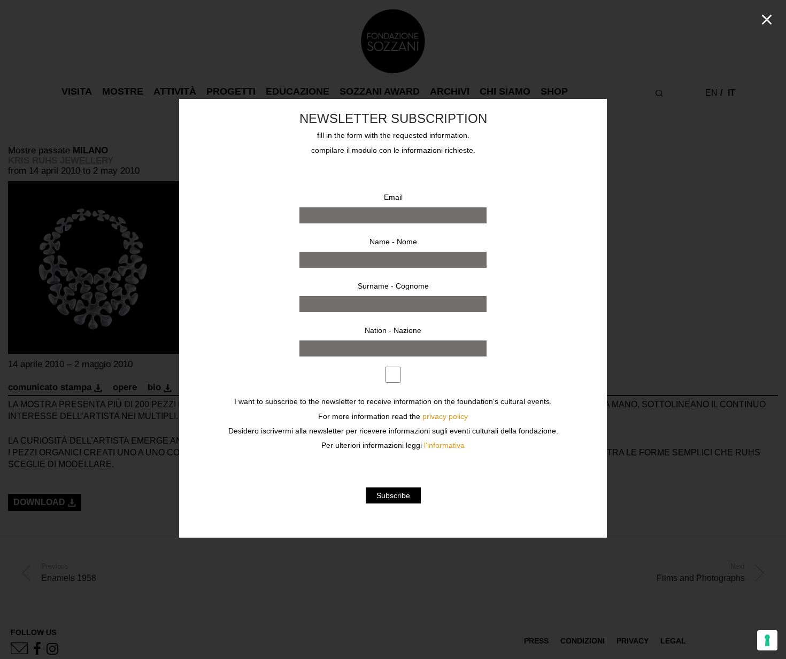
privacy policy (445, 417)
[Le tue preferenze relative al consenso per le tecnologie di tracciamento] (767, 640)
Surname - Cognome (393, 286)
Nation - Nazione (393, 330)
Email (393, 197)
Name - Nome (393, 241)
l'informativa (444, 445)
